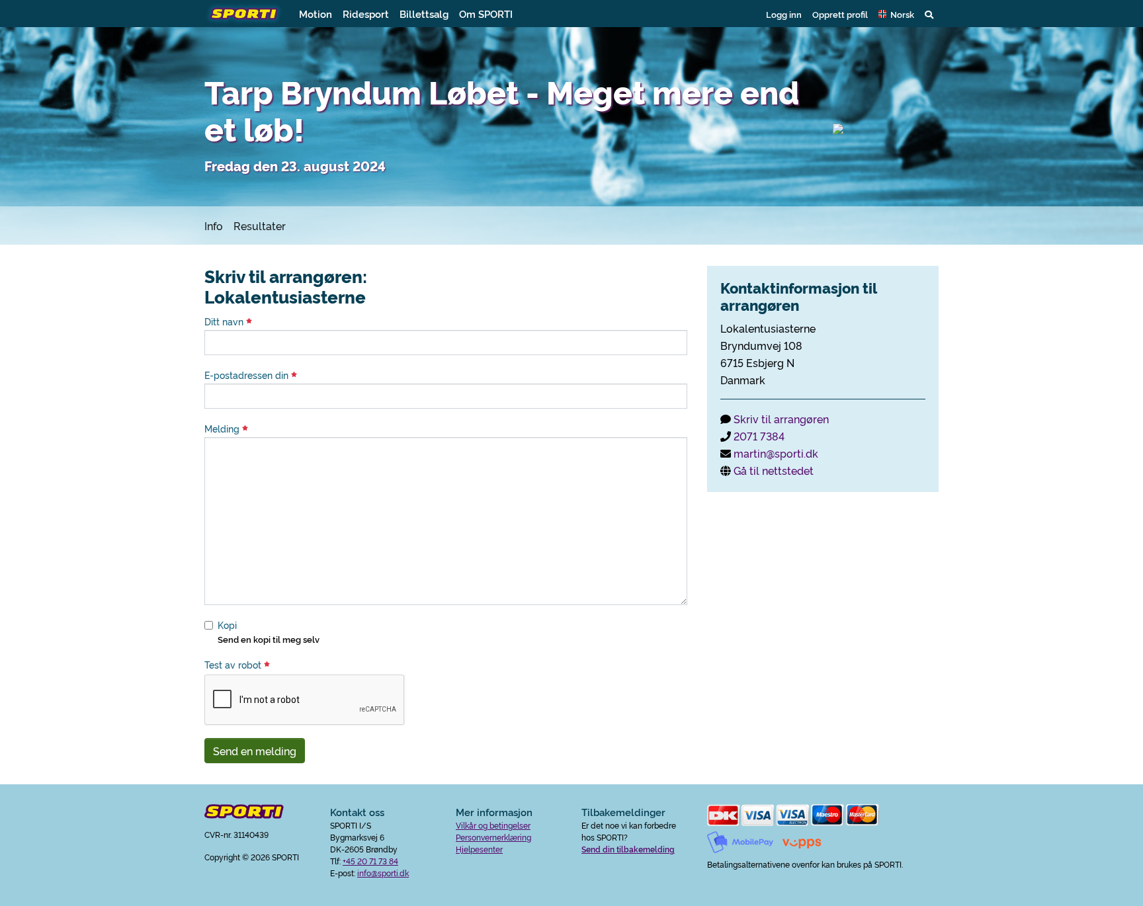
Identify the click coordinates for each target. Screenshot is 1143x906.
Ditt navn (225, 321)
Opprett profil (840, 14)
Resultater (259, 225)
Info (213, 225)
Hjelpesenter (479, 848)
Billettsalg (424, 14)
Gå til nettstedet (774, 470)
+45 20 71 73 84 (370, 860)
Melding (223, 428)
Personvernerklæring (493, 837)
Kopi (227, 625)
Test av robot (234, 664)
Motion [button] (315, 14)
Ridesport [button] (366, 14)
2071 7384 (759, 436)
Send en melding (254, 750)
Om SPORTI (486, 14)
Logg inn (784, 14)
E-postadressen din (247, 375)
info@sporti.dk (383, 872)
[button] (896, 14)
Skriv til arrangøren (781, 418)
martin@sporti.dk (776, 453)
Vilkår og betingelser (493, 825)
